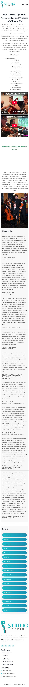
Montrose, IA (7, 552)
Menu (26, 4)
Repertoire (5, 655)
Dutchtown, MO (7, 601)
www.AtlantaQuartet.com (9, 676)
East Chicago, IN (7, 579)
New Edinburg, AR (8, 588)
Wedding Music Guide (7, 664)
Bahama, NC (6, 605)
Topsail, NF (6, 610)
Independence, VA (8, 592)
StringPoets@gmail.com (9, 673)
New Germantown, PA (9, 570)
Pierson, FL (6, 548)
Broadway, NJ (7, 539)
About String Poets (7, 652)
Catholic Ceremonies (7, 661)
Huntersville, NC (7, 574)
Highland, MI (6, 583)
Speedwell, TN (7, 557)
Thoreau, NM (7, 561)
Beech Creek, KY (7, 535)
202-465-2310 (7, 670)
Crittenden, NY (7, 597)
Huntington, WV (7, 544)
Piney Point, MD (7, 566)
